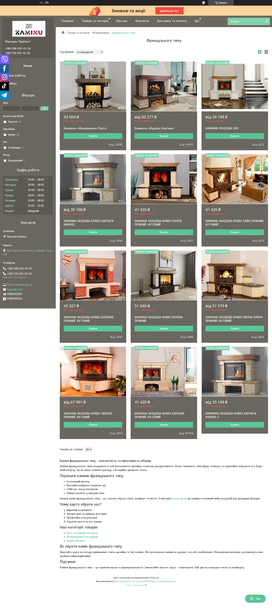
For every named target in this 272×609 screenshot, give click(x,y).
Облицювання (100, 32)
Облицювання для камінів (82, 536)
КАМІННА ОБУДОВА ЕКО (221, 128)
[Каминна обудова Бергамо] (164, 86)
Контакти (142, 21)
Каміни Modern (76, 540)
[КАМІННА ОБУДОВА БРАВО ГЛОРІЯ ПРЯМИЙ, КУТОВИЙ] (164, 179)
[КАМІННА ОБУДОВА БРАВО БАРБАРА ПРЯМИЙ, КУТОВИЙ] (164, 372)
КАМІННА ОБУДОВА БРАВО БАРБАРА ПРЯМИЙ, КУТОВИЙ (159, 415)
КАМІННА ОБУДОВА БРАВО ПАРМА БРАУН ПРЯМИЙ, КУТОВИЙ (233, 319)
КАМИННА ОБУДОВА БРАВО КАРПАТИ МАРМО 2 (230, 415)
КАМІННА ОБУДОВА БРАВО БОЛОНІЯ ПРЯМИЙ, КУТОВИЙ (88, 319)
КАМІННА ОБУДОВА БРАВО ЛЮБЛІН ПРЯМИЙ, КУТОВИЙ (88, 415)
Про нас (121, 21)
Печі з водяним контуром (82, 533)
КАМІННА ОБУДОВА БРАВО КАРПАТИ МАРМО (88, 222)
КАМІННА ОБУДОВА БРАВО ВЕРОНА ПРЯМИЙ (159, 319)
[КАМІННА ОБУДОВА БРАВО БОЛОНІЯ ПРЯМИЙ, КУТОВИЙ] (93, 275)
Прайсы (11, 83)
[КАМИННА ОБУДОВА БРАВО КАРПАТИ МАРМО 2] (235, 372)
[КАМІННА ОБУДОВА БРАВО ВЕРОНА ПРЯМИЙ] (164, 275)
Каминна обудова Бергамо (154, 128)
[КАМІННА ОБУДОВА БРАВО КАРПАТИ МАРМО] (93, 179)
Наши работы (15, 76)
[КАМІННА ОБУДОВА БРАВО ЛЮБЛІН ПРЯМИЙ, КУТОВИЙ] (93, 372)
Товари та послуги (94, 21)
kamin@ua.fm (15, 289)
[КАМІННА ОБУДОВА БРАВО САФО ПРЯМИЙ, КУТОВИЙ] (235, 179)
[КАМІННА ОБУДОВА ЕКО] (235, 86)
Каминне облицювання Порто (85, 128)
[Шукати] (266, 21)
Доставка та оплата (172, 21)
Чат (258, 598)
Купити (93, 136)
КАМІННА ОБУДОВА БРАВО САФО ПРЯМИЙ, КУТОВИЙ (234, 222)
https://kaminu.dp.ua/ (20, 284)
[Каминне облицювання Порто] (93, 86)
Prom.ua (154, 577)
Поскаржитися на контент (130, 581)
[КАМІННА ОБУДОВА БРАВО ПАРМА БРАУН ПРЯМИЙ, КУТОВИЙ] (235, 275)
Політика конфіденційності (161, 581)
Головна (67, 21)
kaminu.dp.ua (179, 498)
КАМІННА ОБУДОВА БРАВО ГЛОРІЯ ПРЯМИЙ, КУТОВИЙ (158, 222)
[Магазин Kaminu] (29, 29)
